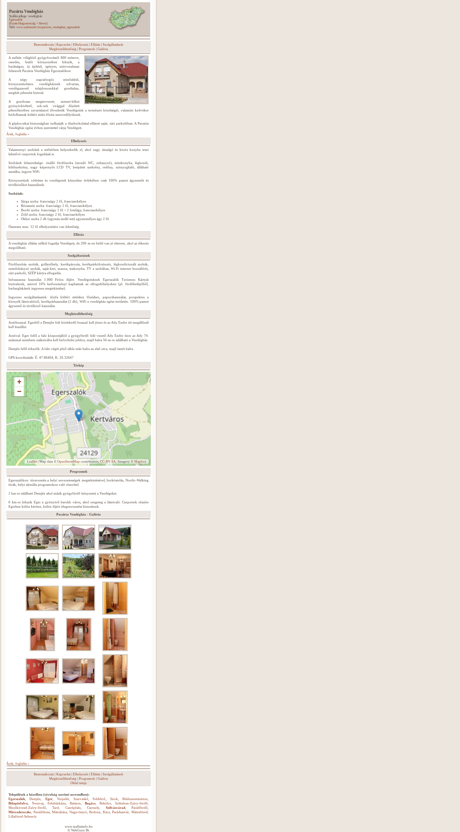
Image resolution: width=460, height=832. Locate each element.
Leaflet (32, 461)
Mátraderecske (19, 812)
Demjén (35, 799)
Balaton (75, 803)
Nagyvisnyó (78, 812)
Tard (55, 807)
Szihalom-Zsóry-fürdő (131, 803)
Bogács (90, 803)
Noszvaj (37, 803)
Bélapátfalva (18, 803)
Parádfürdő (139, 807)
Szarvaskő (81, 799)
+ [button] (19, 382)
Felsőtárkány (57, 803)
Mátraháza (59, 812)
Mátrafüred (139, 812)
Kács (106, 812)
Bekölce (105, 803)
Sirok (114, 799)
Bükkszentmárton (135, 799)
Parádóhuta (41, 812)
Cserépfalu (73, 807)
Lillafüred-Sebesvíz (22, 816)
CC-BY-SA (108, 461)
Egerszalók (16, 19)
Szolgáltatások (113, 44)
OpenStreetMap (68, 461)
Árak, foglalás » (17, 134)
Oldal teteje (78, 783)
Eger (49, 799)
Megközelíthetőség (62, 49)
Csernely (93, 807)
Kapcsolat (63, 44)
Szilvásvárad (115, 807)
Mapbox (140, 461)
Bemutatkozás (44, 44)
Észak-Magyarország (22, 23)
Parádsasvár (120, 812)
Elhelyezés (80, 44)
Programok (87, 49)
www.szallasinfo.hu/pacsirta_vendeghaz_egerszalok (48, 27)
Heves (42, 23)
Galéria (103, 49)
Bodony (94, 812)
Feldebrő (99, 799)
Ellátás (95, 44)
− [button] (19, 391)
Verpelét (63, 799)
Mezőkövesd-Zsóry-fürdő (27, 807)
